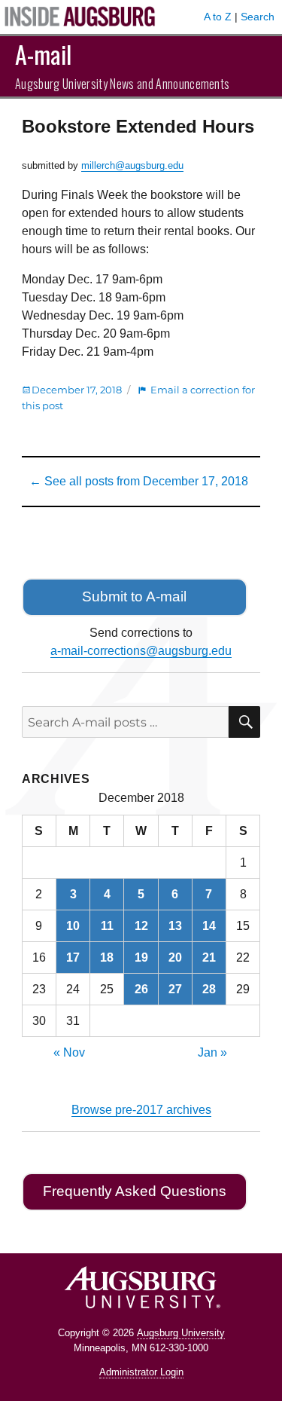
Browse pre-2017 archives (141, 1109)
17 (73, 957)
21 (209, 957)
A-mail (43, 54)
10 (73, 925)
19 (141, 957)
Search (257, 17)
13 (175, 925)
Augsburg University (181, 1332)
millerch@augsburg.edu (132, 165)
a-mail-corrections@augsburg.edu (141, 650)
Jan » (212, 1052)
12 (141, 925)
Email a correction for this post (138, 397)
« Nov (69, 1052)
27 (175, 989)
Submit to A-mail (134, 596)
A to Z (218, 17)
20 (175, 957)
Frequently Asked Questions (134, 1191)
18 (107, 957)
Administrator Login (141, 1372)
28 (209, 989)
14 (209, 925)
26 (141, 989)
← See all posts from (138, 481)
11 (107, 925)
